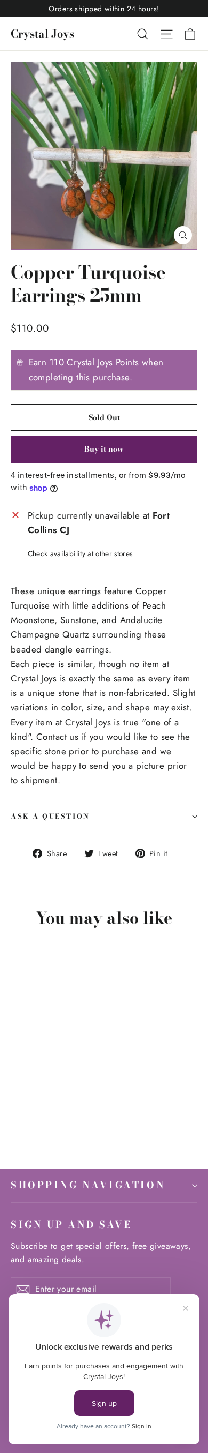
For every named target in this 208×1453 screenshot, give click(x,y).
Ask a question (50, 816)
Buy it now (104, 449)
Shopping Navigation (88, 1185)
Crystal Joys (42, 33)
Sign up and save (71, 1224)
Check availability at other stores (80, 553)
